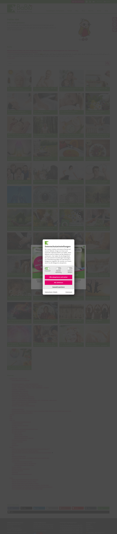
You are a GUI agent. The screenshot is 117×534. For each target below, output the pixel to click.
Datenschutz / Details (51, 292)
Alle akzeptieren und (58, 277)
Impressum (69, 292)
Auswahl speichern (58, 287)
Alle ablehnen (58, 282)
